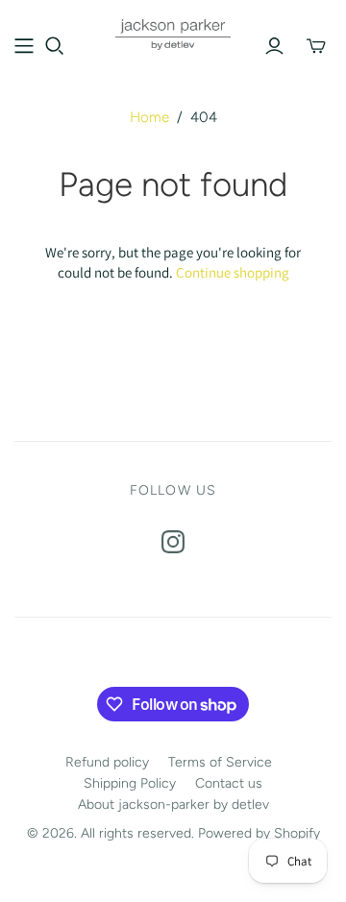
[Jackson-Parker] (173, 32)
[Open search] (54, 46)
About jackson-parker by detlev (173, 804)
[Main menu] (24, 46)
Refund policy (107, 762)
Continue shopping (232, 272)
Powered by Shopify (259, 833)
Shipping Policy (130, 783)
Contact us (228, 783)
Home (149, 117)
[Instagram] (173, 541)
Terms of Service (220, 762)
